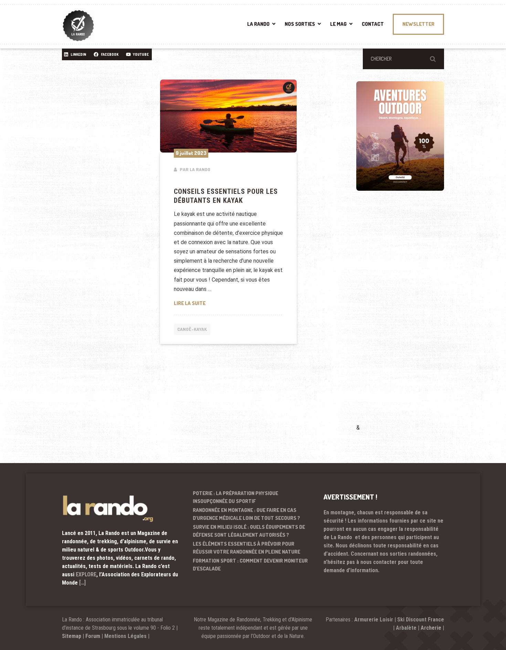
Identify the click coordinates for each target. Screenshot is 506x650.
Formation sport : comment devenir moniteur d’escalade (250, 564)
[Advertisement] (408, 317)
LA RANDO (258, 24)
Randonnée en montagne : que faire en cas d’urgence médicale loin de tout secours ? (246, 514)
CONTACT (373, 24)
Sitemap (71, 636)
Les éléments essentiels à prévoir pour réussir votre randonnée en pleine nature (246, 548)
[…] (82, 582)
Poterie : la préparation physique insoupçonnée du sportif (235, 497)
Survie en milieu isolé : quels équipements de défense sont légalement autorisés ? (249, 531)
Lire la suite (228, 303)
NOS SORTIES (300, 24)
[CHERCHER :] (403, 59)
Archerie (431, 628)
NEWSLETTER (418, 24)
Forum (92, 636)
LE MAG (338, 24)
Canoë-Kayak (192, 329)
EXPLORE (86, 574)
